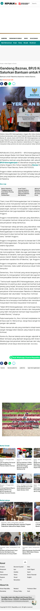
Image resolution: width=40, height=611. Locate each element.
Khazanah (3, 569)
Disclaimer (3, 591)
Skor (28, 567)
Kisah (15, 43)
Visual (15, 577)
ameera (4, 38)
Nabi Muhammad (6, 43)
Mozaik (26, 43)
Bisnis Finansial (31, 574)
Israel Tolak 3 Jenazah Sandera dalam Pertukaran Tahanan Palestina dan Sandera (23, 192)
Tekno (15, 574)
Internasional (4, 574)
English (29, 577)
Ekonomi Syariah (15, 38)
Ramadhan (17, 580)
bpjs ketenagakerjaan (34, 368)
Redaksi (16, 588)
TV (1, 580)
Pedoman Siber (31, 588)
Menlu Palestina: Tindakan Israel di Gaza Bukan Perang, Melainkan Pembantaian (7, 192)
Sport (29, 572)
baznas (3, 368)
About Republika (5, 588)
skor (26, 38)
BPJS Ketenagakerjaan (9, 163)
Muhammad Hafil (8, 80)
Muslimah (33, 43)
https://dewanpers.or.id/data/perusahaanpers (15, 601)
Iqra (15, 569)
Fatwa (20, 43)
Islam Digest (8, 63)
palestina (22, 368)
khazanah (34, 38)
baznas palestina (12, 368)
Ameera (2, 567)
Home (1, 63)
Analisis (16, 572)
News (1, 572)
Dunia (14, 63)
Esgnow (2, 577)
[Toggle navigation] (2, 3)
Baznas (35, 165)
